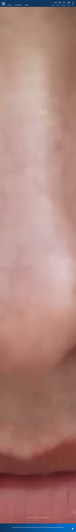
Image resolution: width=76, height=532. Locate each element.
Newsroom (63, 5)
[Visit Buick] (59, 2)
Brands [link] (27, 5)
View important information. (45, 517)
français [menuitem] (68, 5)
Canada (9, 5)
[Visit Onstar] (72, 2)
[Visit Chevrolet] (56, 2)
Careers (58, 5)
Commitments (18, 5)
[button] (73, 5)
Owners (53, 5)
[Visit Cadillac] (69, 2)
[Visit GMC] (64, 2)
